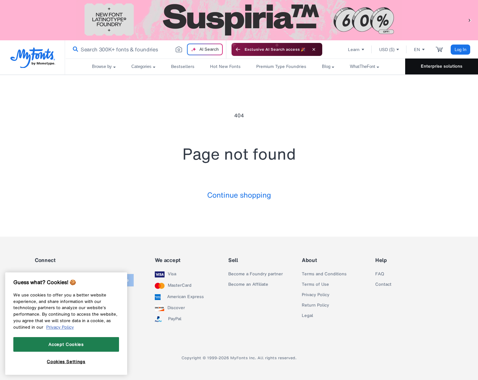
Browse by (102, 66)
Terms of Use (315, 284)
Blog (326, 66)
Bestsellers (182, 66)
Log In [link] (460, 49)
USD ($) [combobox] (386, 49)
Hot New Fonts (225, 66)
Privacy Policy (315, 294)
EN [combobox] (417, 49)
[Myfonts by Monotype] (33, 57)
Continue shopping (239, 195)
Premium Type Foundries (281, 66)
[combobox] (145, 49)
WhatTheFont (362, 66)
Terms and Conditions (324, 274)
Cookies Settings (66, 361)
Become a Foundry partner (255, 274)
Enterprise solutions (441, 66)
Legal (307, 315)
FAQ (379, 274)
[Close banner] (313, 49)
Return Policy (315, 305)
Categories (141, 66)
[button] (470, 20)
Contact (383, 284)
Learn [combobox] (354, 49)
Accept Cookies (66, 344)
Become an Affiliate (248, 284)
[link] (74, 49)
